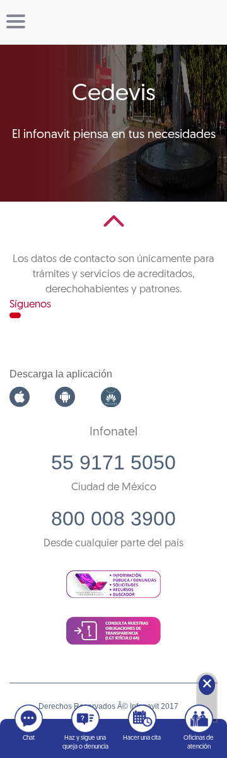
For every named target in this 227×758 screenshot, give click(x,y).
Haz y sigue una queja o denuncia (85, 742)
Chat (29, 738)
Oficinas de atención (198, 742)
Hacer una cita (142, 738)
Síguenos (30, 304)
